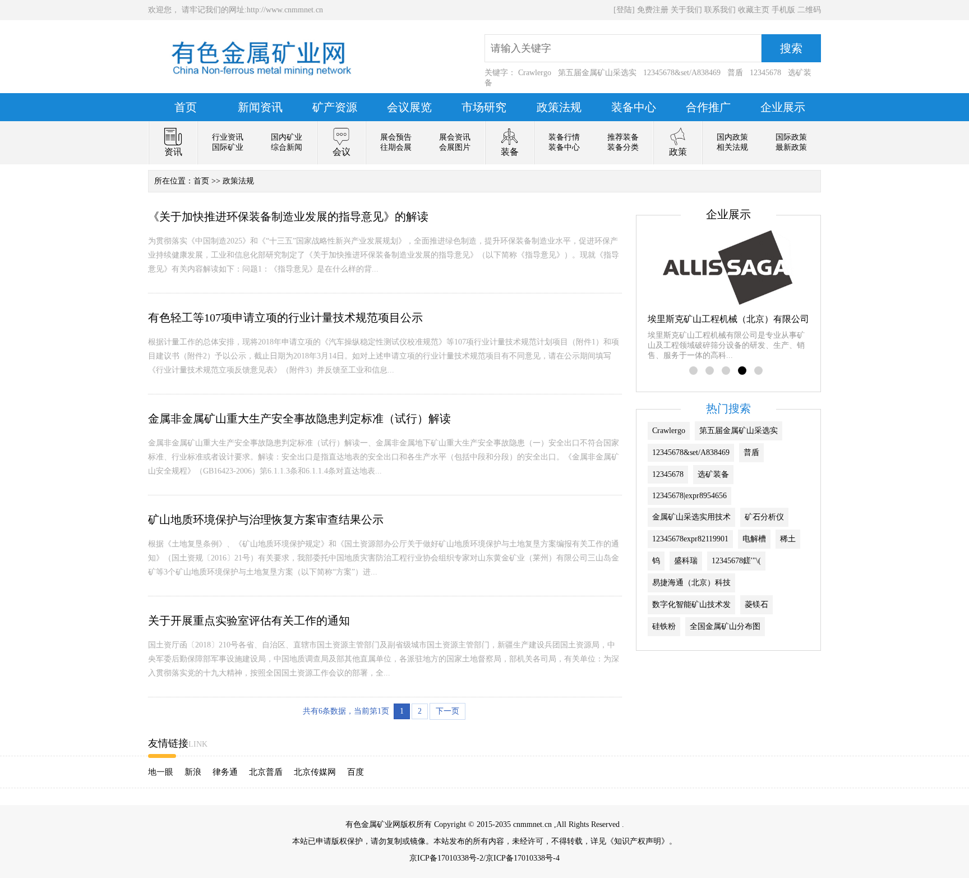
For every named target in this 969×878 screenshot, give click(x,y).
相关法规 (732, 147)
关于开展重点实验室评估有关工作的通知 (249, 620)
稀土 (788, 539)
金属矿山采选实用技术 (691, 517)
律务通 (225, 771)
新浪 (192, 771)
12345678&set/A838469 (682, 72)
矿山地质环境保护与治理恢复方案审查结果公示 (266, 519)
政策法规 (559, 107)
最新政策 (791, 147)
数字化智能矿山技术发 (691, 604)
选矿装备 (713, 474)
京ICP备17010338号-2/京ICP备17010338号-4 (484, 858)
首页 (185, 107)
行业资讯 (227, 137)
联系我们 (720, 10)
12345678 (765, 72)
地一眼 (160, 771)
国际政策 (791, 137)
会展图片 (454, 147)
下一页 (447, 711)
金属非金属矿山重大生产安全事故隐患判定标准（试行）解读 (299, 418)
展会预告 (396, 137)
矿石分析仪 (764, 517)
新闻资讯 (260, 107)
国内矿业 (286, 137)
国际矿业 (227, 147)
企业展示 (782, 107)
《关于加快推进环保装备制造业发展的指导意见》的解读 (288, 216)
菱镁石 (756, 604)
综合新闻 (286, 147)
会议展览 (409, 107)
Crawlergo (534, 72)
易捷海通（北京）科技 (691, 582)
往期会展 (396, 147)
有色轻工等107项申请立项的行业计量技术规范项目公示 (285, 317)
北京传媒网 (315, 771)
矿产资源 (334, 107)
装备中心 (633, 107)
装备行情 (564, 137)
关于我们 (686, 10)
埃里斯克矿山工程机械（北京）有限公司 (728, 319)
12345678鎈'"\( (736, 561)
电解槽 (754, 539)
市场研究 (484, 107)
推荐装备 (623, 137)
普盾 (735, 72)
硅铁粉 (664, 626)
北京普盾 (266, 771)
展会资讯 (454, 137)
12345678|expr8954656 (689, 495)
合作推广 (708, 107)
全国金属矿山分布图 (725, 626)
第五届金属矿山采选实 (597, 72)
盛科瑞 (686, 561)
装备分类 (623, 147)
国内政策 (732, 137)
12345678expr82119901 (690, 539)
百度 (355, 771)
